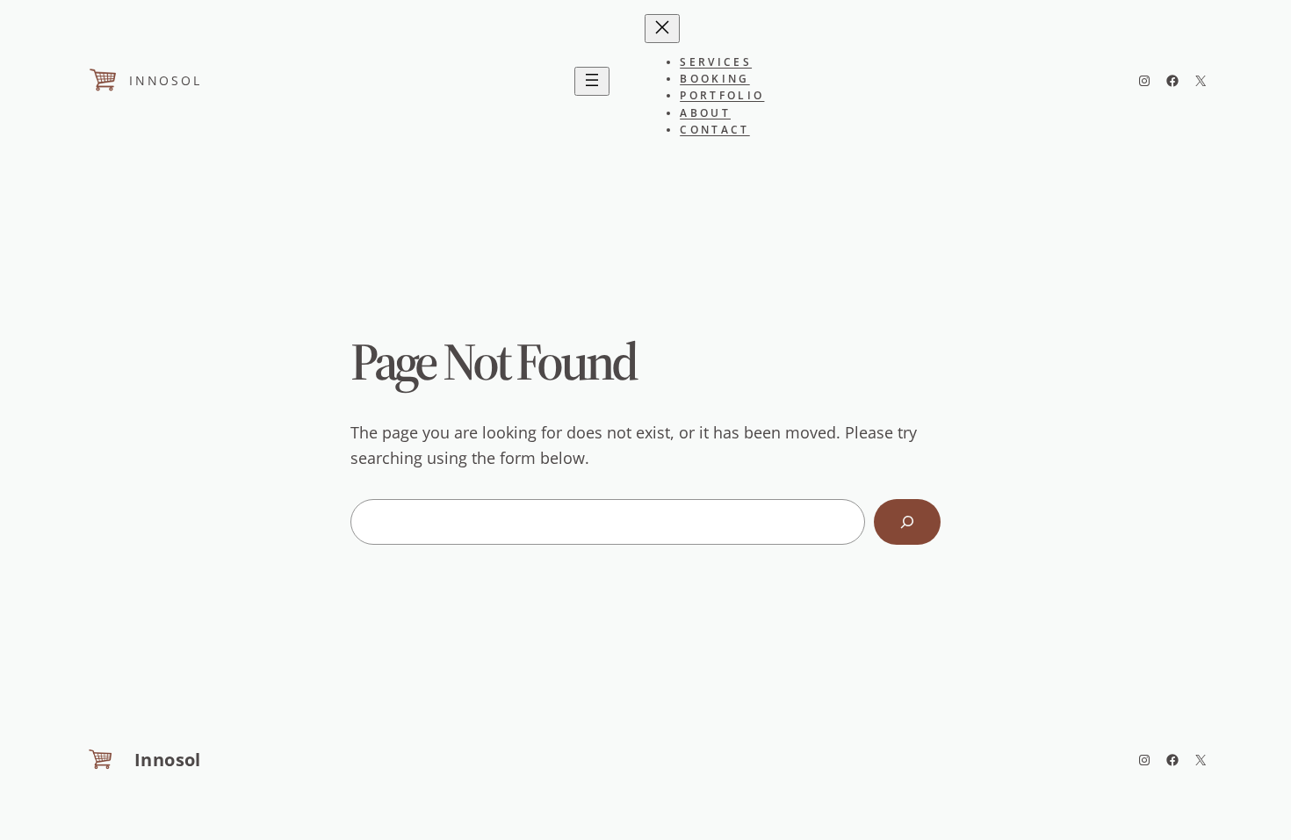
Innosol (165, 80)
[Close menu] (662, 28)
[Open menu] (591, 81)
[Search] (907, 522)
